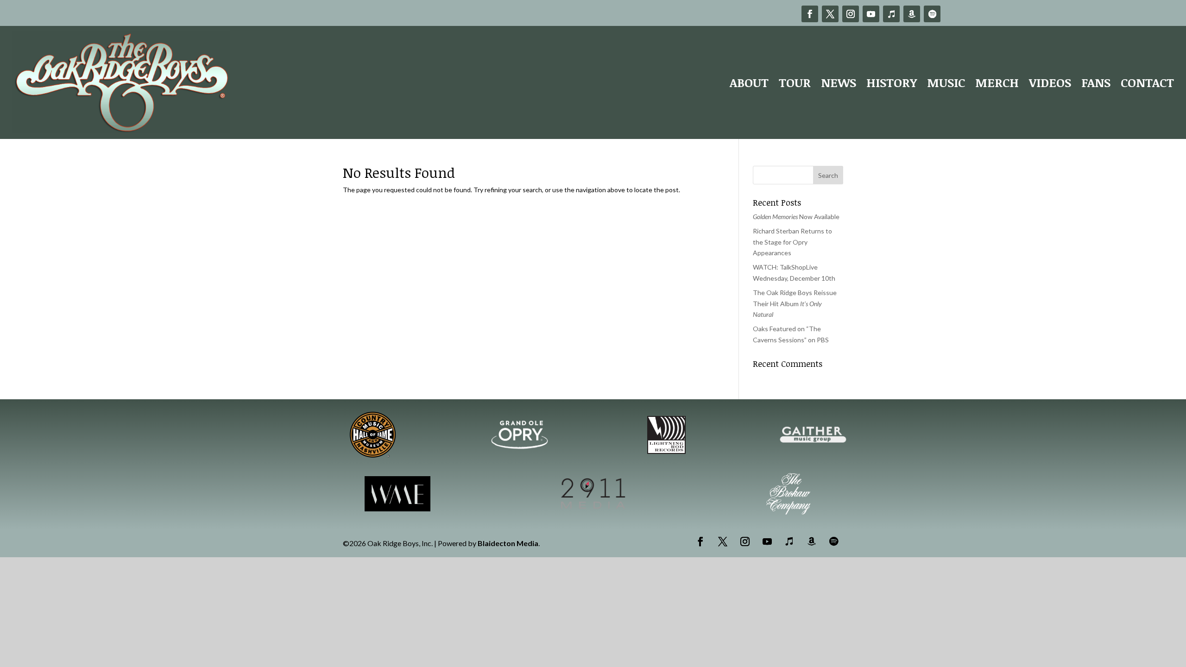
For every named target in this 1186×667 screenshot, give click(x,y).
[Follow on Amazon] (911, 14)
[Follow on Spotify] (932, 14)
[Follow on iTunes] (891, 14)
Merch (997, 82)
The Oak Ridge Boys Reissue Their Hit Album (795, 304)
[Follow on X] (830, 14)
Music (946, 82)
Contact (1147, 82)
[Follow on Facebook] (809, 14)
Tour (795, 82)
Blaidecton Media (508, 543)
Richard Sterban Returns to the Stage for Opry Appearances (792, 242)
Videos (1050, 82)
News (838, 82)
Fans (1095, 82)
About (749, 82)
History (891, 82)
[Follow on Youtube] (871, 14)
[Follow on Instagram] (850, 14)
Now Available (796, 216)
